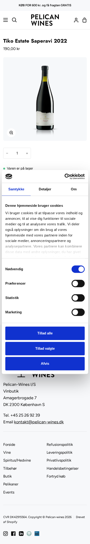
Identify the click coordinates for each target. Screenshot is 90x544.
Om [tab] (74, 189)
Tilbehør (10, 468)
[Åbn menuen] (4, 19)
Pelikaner (10, 484)
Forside (9, 444)
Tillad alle (45, 333)
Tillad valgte (45, 348)
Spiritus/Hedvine (17, 460)
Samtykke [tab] (16, 189)
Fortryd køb (56, 476)
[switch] (78, 283)
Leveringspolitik (59, 452)
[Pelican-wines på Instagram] (5, 533)
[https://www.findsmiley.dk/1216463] (29, 533)
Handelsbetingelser (62, 468)
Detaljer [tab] (45, 189)
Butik (7, 476)
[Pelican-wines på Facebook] (13, 533)
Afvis (45, 363)
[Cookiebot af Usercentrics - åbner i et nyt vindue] (65, 176)
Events (8, 492)
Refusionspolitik (60, 444)
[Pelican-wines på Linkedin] (21, 533)
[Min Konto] (74, 20)
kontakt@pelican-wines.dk (39, 422)
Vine (7, 452)
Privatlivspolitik (59, 460)
